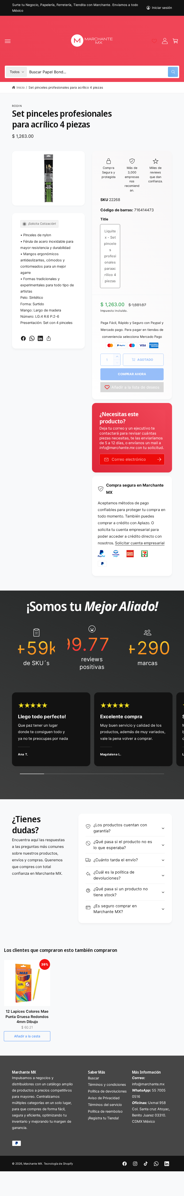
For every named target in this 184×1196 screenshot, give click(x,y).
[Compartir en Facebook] (23, 338)
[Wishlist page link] (154, 41)
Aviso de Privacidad (104, 1098)
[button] (7, 41)
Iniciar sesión (162, 8)
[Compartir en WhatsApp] (32, 338)
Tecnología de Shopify (58, 1163)
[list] (92, 648)
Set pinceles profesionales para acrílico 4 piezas (66, 87)
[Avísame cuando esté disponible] (159, 459)
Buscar (93, 1078)
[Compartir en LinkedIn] (40, 338)
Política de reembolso (105, 1111)
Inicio (21, 87)
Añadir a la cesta (27, 1036)
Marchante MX (32, 1163)
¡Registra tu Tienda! (103, 1118)
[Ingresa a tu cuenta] (165, 41)
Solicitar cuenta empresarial (139, 543)
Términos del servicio (105, 1105)
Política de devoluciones (107, 1091)
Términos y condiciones (107, 1084)
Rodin (17, 106)
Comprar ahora (132, 374)
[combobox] (103, 72)
